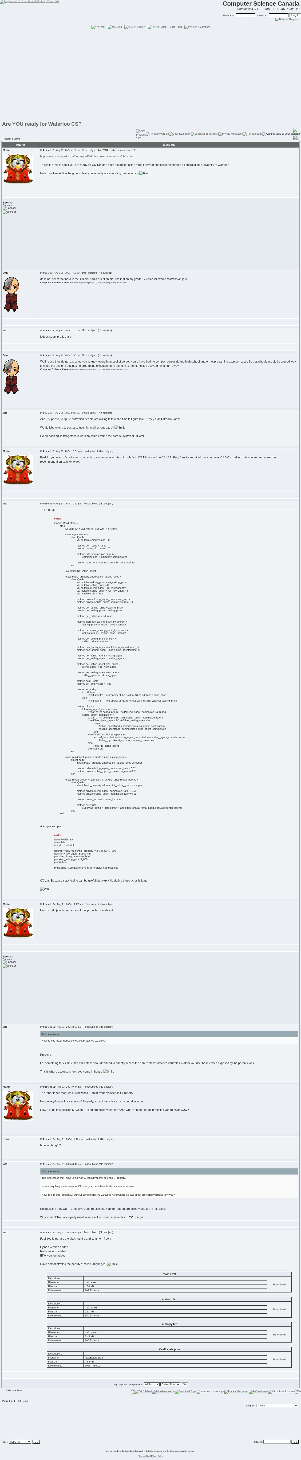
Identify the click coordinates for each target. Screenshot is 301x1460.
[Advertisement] (150, 40)
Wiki (102, 26)
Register (294, 19)
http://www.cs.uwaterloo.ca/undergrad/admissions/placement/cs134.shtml (86, 156)
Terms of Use (144, 1456)
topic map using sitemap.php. (182, 1451)
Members (204, 26)
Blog (119, 26)
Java (17, 138)
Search (141, 26)
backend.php (154, 1451)
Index (7, 138)
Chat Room (176, 26)
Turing (162, 26)
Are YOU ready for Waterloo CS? (42, 124)
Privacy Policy (157, 1456)
